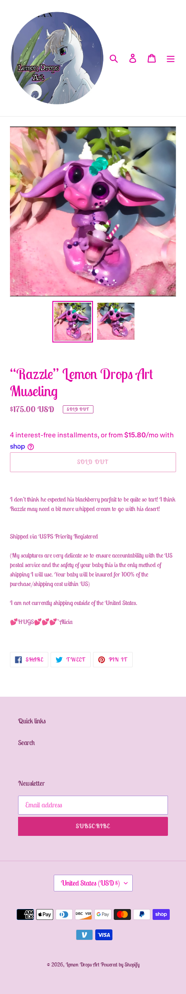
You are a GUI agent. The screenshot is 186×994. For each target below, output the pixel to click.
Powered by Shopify (120, 964)
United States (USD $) (90, 882)
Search (26, 742)
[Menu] (170, 58)
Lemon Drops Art (83, 964)
